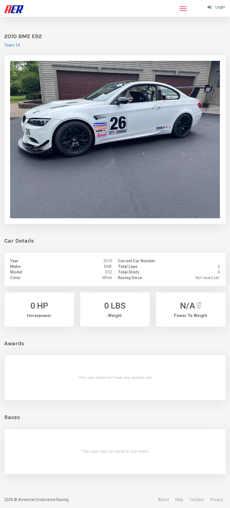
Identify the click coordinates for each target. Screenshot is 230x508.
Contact (197, 499)
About (163, 499)
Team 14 (12, 45)
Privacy (216, 499)
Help (179, 499)
